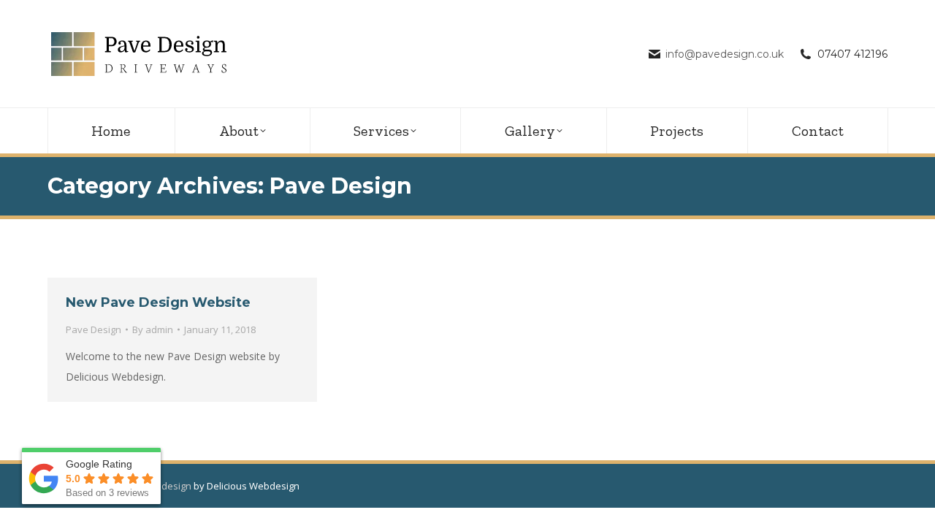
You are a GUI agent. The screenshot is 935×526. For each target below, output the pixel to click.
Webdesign (166, 485)
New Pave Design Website (158, 302)
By (152, 329)
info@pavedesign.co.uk (724, 54)
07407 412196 (852, 54)
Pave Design (93, 329)
